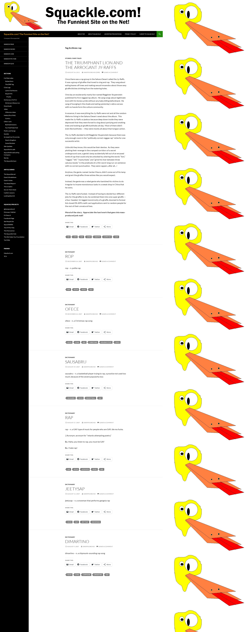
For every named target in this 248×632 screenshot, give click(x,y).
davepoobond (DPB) (91, 72)
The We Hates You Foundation (14, 237)
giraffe (97, 237)
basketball (90, 398)
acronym (85, 469)
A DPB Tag (107, 237)
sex (68, 237)
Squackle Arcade (9, 149)
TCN (5, 256)
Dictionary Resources (12, 103)
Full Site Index (8, 78)
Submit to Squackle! (147, 34)
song (77, 342)
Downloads (8, 106)
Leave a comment (111, 72)
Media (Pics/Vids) (10, 115)
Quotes (6, 134)
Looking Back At (9, 196)
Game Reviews (10, 143)
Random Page (9, 44)
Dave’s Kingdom (10, 140)
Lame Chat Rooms (11, 91)
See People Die (9, 221)
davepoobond (92, 261)
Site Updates (8, 146)
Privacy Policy (130, 34)
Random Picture (10, 59)
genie (89, 237)
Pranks (8, 97)
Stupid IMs (8, 94)
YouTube (7, 240)
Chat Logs (7, 87)
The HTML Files (9, 228)
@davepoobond (9, 209)
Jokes (6, 109)
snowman (96, 522)
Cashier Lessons (9, 193)
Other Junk (7, 122)
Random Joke (9, 54)
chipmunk (86, 574)
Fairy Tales (77, 58)
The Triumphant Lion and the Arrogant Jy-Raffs (94, 65)
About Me (81, 34)
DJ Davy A (7, 215)
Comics (7, 118)
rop (69, 256)
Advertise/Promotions (113, 34)
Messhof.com (8, 253)
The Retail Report (10, 183)
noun (76, 289)
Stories (68, 58)
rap (81, 237)
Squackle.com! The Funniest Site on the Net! (26, 34)
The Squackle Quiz (10, 161)
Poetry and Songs (10, 131)
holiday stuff (106, 342)
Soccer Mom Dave (10, 190)
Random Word (9, 49)
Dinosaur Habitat (10, 212)
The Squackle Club (10, 234)
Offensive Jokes (10, 112)
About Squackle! (94, 34)
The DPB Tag (9, 84)
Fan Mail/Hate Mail (11, 128)
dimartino (77, 541)
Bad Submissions (11, 125)
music (84, 289)
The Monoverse (9, 231)
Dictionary (70, 252)
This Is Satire (8, 187)
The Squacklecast (10, 174)
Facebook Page (9, 218)
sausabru (75, 361)
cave (116, 237)
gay (68, 469)
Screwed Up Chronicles (12, 137)
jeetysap (75, 488)
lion (75, 237)
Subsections (9, 81)
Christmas (93, 342)
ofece (72, 309)
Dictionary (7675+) (10, 100)
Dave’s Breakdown (10, 177)
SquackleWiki (8, 225)
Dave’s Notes (8, 180)
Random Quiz (9, 63)
